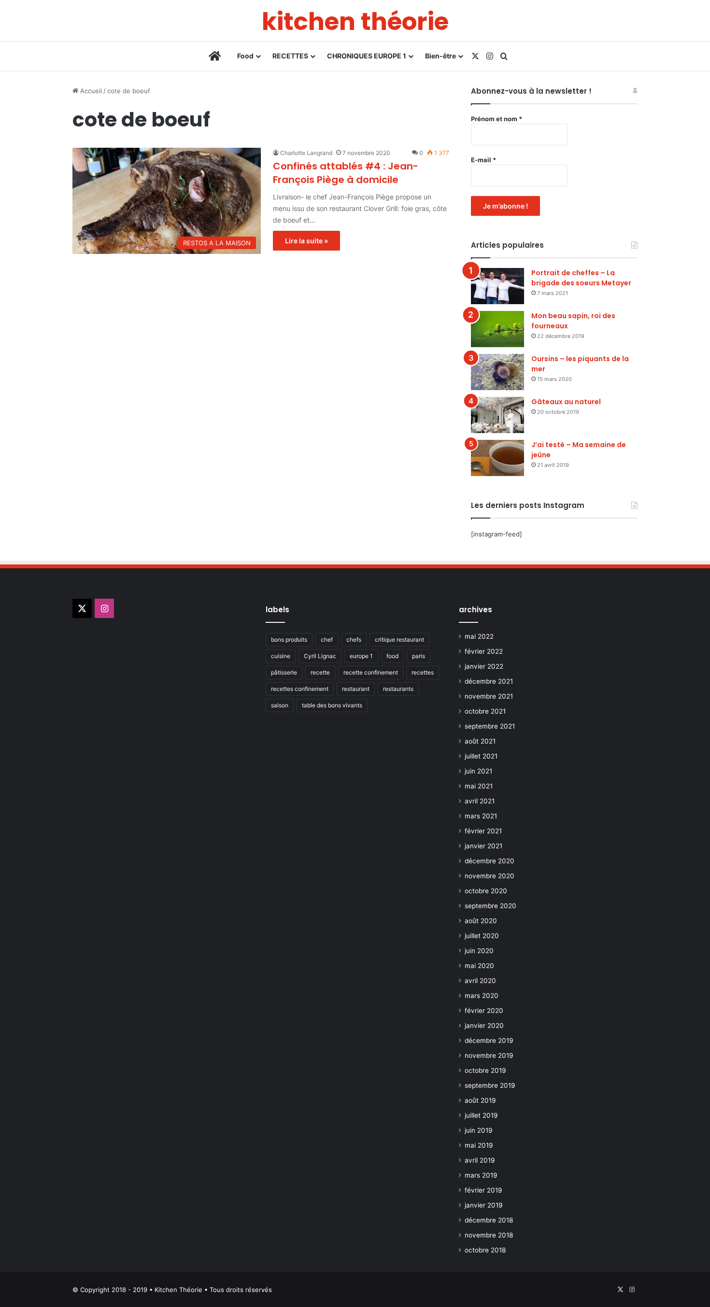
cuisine (280, 656)
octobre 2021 (485, 711)
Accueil (90, 91)
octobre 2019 (485, 1070)
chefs (353, 639)
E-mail (483, 160)
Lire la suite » (306, 241)
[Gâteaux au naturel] (497, 415)
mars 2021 (481, 816)
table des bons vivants (332, 705)
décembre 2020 (489, 861)
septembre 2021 (490, 726)
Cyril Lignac (320, 656)
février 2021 (483, 831)
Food (245, 56)
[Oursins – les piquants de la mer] (497, 372)
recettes (423, 672)
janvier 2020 (484, 1025)
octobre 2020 (486, 891)
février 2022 (484, 651)
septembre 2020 (490, 906)
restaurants (398, 688)
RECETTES (290, 56)
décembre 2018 (489, 1220)
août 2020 (481, 921)
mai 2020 (479, 966)
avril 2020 (480, 980)
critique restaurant (399, 639)
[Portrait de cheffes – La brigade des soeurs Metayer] (497, 286)
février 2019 (483, 1190)
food (392, 656)
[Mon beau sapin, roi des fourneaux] (497, 329)
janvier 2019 (484, 1205)
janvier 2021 (483, 846)
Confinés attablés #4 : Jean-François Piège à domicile (345, 172)
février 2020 (484, 1010)
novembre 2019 (489, 1055)
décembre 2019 (489, 1040)
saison (279, 705)
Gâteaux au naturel (566, 402)
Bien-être (440, 56)
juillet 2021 (481, 756)
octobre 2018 (485, 1250)
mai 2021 (479, 786)
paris (418, 656)
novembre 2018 (489, 1235)
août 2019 (480, 1100)
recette (320, 672)
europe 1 (361, 656)
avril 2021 (480, 801)
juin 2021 (478, 771)
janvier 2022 (484, 666)
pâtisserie (284, 672)
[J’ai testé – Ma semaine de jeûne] (497, 458)
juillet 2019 (481, 1115)
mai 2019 (479, 1145)
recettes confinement (299, 688)
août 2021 (480, 741)
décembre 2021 (489, 681)
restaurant (355, 688)
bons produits (289, 639)
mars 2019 (481, 1175)
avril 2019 (480, 1160)
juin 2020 (479, 951)
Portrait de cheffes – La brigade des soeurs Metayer (581, 278)
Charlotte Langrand (306, 152)
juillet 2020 (482, 936)
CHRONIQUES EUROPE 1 (366, 56)
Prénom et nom (496, 119)
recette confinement (370, 672)
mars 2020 (481, 995)
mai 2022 (479, 636)
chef (327, 639)
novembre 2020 (489, 876)
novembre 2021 (489, 696)
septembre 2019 (490, 1085)
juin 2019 (479, 1130)
